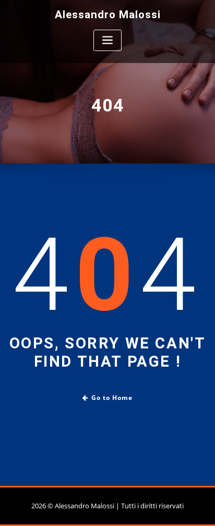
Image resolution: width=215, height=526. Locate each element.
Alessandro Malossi (108, 14)
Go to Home (112, 397)
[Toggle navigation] (107, 40)
